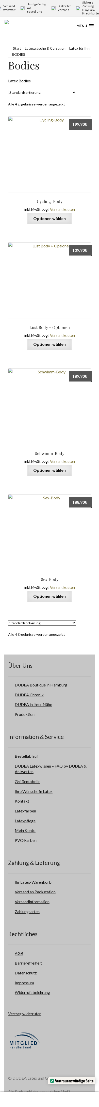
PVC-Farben (26, 840)
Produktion (25, 714)
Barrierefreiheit (28, 962)
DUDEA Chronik (29, 694)
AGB (19, 953)
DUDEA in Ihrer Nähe (33, 704)
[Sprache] (37, 1099)
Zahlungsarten (27, 911)
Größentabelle (27, 781)
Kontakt (22, 801)
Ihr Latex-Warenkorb (33, 882)
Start (17, 48)
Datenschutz (26, 972)
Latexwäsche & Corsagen (45, 48)
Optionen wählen (49, 218)
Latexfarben (25, 810)
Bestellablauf (26, 756)
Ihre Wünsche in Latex (34, 791)
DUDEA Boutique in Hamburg (41, 684)
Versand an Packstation (35, 891)
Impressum (24, 982)
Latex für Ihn (79, 48)
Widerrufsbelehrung (32, 992)
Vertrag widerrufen (24, 1013)
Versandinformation (32, 901)
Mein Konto (25, 830)
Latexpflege (25, 820)
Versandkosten (62, 209)
